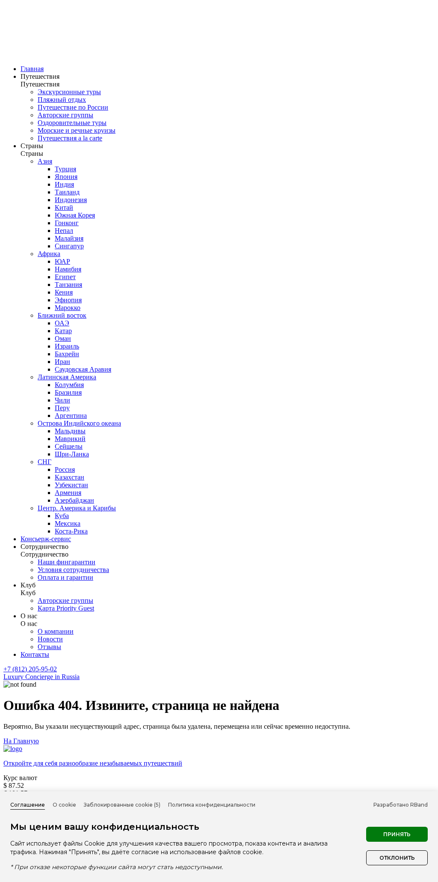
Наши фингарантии (66, 562)
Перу (62, 407)
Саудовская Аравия (83, 369)
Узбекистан (71, 485)
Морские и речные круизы (76, 130)
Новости (50, 639)
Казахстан (69, 477)
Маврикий (70, 438)
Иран (62, 361)
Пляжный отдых (62, 99)
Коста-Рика (71, 531)
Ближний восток (62, 315)
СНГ (44, 461)
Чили (62, 400)
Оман (63, 338)
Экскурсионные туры (69, 91)
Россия (65, 469)
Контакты (35, 654)
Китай (64, 207)
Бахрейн (67, 354)
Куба (62, 515)
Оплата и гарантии (65, 577)
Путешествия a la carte (70, 138)
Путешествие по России (73, 107)
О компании (56, 631)
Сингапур (69, 246)
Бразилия (68, 392)
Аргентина (71, 415)
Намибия (68, 269)
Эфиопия (68, 300)
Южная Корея (75, 215)
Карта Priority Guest (66, 608)
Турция (65, 169)
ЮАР (62, 261)
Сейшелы (69, 446)
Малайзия (69, 238)
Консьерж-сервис (46, 538)
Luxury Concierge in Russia (41, 676)
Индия (64, 184)
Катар (63, 330)
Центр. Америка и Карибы (77, 508)
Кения (64, 292)
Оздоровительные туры (72, 122)
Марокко (67, 307)
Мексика (67, 523)
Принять (397, 834)
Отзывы (49, 646)
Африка (49, 253)
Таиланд (67, 192)
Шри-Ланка (72, 454)
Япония (66, 176)
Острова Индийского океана (79, 423)
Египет (65, 276)
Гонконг (67, 222)
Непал (64, 230)
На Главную (21, 741)
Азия (45, 161)
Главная (32, 68)
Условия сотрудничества (73, 569)
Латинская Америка (67, 377)
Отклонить (397, 858)
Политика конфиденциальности (211, 805)
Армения (68, 492)
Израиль (67, 346)
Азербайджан (74, 500)
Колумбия (69, 384)
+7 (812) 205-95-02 (30, 669)
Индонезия (71, 199)
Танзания (68, 284)
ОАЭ (62, 323)
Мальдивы (70, 431)
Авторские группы (65, 115)
